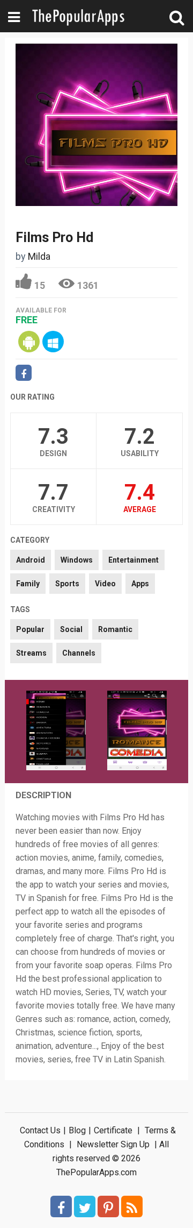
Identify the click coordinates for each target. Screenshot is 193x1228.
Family (28, 583)
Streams (31, 653)
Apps (140, 583)
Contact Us (40, 1130)
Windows (77, 560)
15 (39, 285)
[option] (56, 731)
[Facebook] (61, 1206)
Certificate (113, 1130)
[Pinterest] (108, 1206)
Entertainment (133, 560)
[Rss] (132, 1206)
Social (71, 629)
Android (30, 560)
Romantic (115, 629)
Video (105, 583)
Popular (30, 629)
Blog (77, 1130)
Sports (67, 583)
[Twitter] (84, 1206)
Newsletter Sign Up (113, 1144)
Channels (78, 653)
